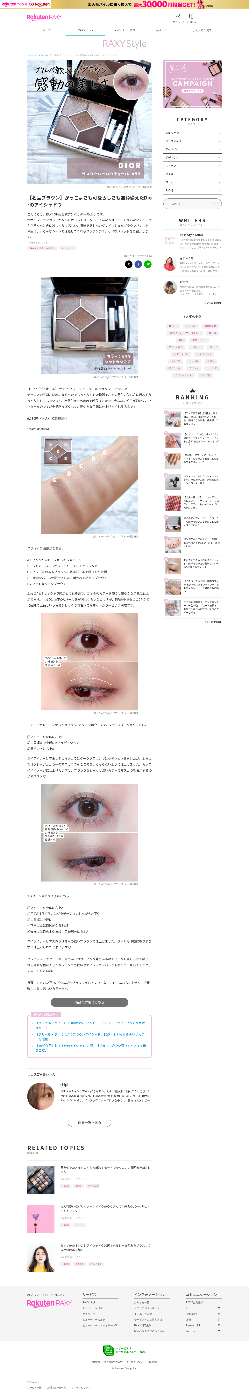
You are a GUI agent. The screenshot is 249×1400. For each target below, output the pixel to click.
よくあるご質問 (202, 30)
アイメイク (42, 242)
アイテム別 (93, 1185)
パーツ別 (193, 361)
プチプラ (175, 361)
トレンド (79, 1224)
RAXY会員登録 (194, 1302)
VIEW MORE (213, 303)
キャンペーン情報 (124, 30)
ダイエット (174, 368)
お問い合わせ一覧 (56, 1387)
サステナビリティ (81, 1387)
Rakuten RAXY (44, 17)
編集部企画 (210, 326)
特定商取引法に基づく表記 (149, 1331)
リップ (213, 347)
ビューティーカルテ (93, 1319)
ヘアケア (170, 166)
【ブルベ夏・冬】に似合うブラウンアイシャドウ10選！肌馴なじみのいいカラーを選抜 (90, 1036)
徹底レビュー (199, 340)
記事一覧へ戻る (89, 1122)
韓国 (181, 340)
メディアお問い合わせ (147, 1308)
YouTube (191, 1331)
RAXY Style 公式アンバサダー (42, 248)
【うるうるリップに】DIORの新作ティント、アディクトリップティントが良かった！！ (90, 1025)
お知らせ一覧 (141, 1302)
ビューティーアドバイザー (97, 1325)
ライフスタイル (183, 375)
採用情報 (153, 1361)
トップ (47, 30)
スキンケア (172, 133)
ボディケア (172, 157)
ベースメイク (173, 141)
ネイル (169, 174)
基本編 (78, 1185)
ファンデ (212, 368)
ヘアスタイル (181, 354)
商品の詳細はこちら (89, 1002)
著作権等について (135, 1361)
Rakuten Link (193, 1325)
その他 (169, 190)
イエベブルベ (204, 354)
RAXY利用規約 (142, 1325)
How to (66, 1185)
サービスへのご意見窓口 (148, 1319)
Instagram (191, 1314)
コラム (169, 182)
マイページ (88, 1314)
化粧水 (210, 361)
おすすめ (79, 1263)
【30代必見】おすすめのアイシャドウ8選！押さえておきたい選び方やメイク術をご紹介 (90, 1048)
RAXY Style (85, 30)
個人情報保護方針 (113, 1361)
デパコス (193, 368)
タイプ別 (205, 375)
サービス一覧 (34, 1387)
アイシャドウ (67, 248)
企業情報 (95, 1361)
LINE (188, 1319)
